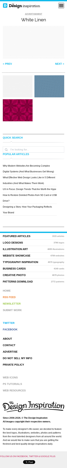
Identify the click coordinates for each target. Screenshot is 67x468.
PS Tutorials (12, 383)
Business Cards (33, 268)
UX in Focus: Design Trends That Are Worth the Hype (29, 189)
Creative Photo (33, 275)
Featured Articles (33, 236)
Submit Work (12, 310)
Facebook (10, 329)
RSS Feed (9, 297)
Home (7, 290)
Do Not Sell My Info (17, 358)
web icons (10, 377)
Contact (9, 345)
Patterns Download (33, 281)
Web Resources (14, 390)
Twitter (9, 322)
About (7, 338)
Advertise (10, 351)
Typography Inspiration (33, 262)
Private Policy (13, 364)
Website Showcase (33, 255)
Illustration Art (33, 249)
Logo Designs (33, 242)
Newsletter (12, 303)
